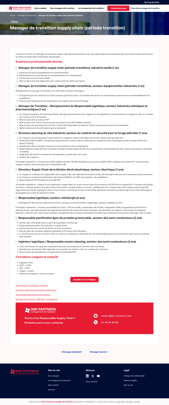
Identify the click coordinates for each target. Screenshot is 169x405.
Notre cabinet (40, 8)
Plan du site (128, 385)
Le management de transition (91, 8)
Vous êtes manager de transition (145, 8)
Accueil (13, 15)
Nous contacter (92, 381)
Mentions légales (130, 380)
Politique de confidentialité (134, 376)
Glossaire (51, 390)
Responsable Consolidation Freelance (32, 285)
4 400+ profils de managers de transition (57, 402)
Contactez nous (118, 8)
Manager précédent (72, 352)
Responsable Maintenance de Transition (33, 294)
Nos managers (53, 376)
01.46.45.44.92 (152, 2)
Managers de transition (27, 15)
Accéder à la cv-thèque (84, 279)
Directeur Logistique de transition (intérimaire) (36, 290)
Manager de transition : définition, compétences (37, 299)
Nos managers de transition (62, 8)
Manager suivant (98, 352)
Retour (15, 21)
